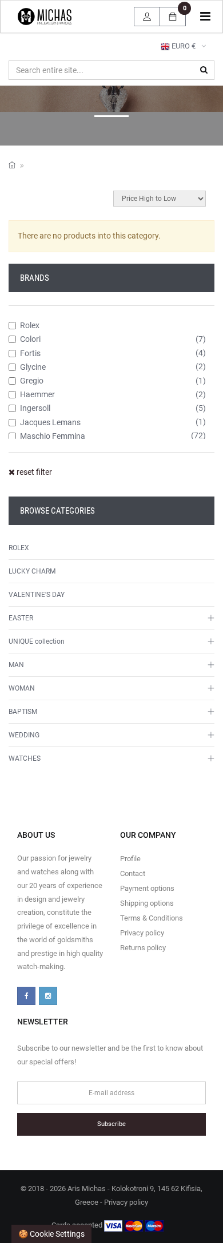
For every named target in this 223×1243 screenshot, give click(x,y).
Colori (30, 339)
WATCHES (25, 758)
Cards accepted (77, 1225)
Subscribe (111, 1124)
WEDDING (24, 735)
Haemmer (37, 394)
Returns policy (143, 947)
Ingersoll (35, 408)
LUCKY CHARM (32, 571)
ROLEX (19, 548)
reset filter (33, 472)
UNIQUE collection (37, 641)
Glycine (33, 367)
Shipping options (147, 903)
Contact (132, 873)
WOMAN (22, 688)
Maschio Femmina (52, 436)
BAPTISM (23, 712)
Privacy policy (142, 933)
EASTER (21, 618)
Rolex (29, 325)
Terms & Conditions (151, 918)
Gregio (31, 380)
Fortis (30, 353)
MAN (16, 665)
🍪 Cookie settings (51, 1233)
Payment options (147, 888)
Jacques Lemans (50, 422)
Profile (130, 858)
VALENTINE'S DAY (37, 595)
